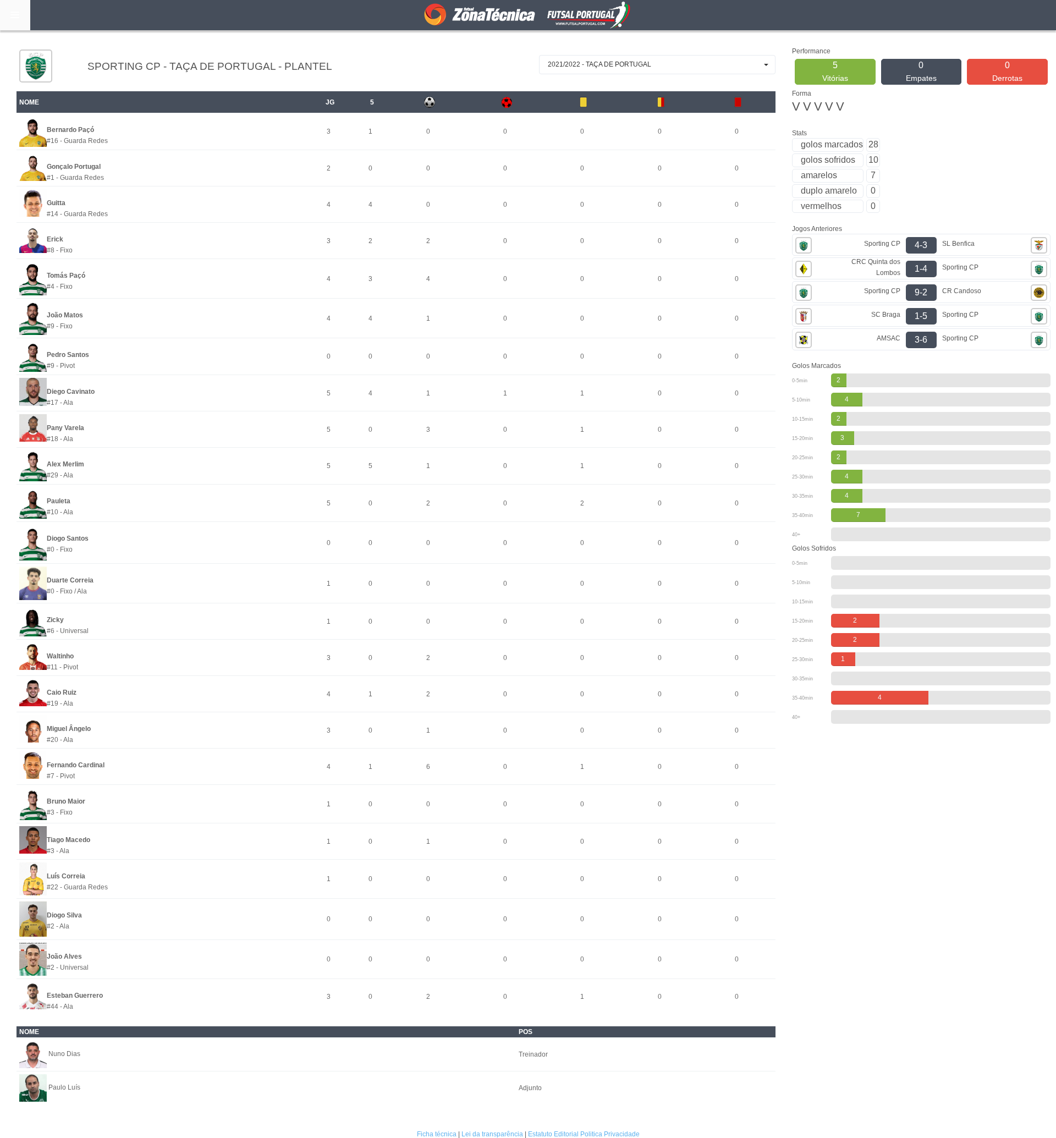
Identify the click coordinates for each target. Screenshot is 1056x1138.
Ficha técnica (437, 1134)
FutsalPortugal (528, 15)
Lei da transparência (492, 1134)
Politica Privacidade (610, 1134)
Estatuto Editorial (553, 1134)
